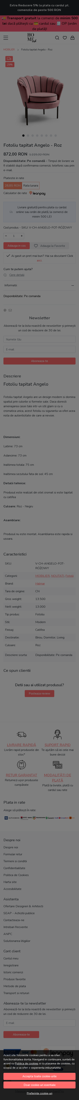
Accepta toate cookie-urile (39, 1076)
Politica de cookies (26, 1063)
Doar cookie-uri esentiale (40, 1085)
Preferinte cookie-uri (39, 1093)
